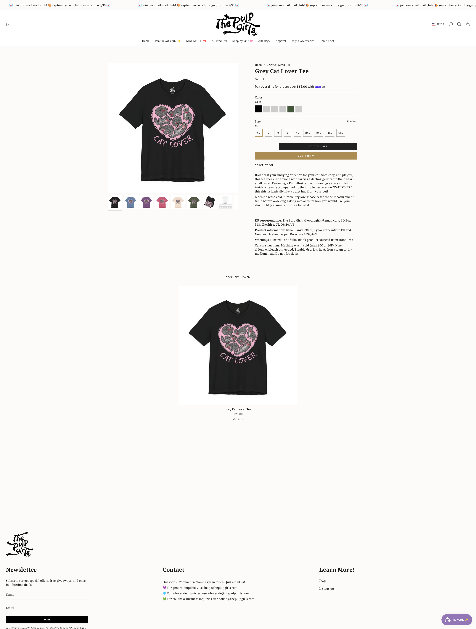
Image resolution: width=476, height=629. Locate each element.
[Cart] (468, 24)
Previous (108, 128)
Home (258, 64)
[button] (242, 41)
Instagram (326, 588)
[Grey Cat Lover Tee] (238, 345)
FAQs (322, 581)
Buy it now (306, 155)
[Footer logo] (20, 545)
